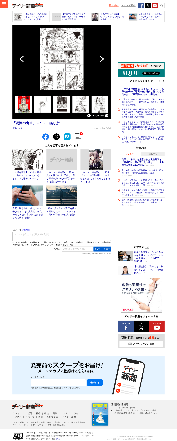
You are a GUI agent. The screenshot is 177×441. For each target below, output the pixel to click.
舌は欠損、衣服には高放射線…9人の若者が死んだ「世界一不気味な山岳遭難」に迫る (142, 172)
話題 (30, 413)
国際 (55, 413)
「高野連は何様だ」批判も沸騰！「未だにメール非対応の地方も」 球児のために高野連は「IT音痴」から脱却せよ (143, 102)
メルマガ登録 (128, 5)
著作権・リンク (60, 422)
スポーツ (30, 417)
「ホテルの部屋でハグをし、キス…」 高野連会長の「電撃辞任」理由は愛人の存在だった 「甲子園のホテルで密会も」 (143, 92)
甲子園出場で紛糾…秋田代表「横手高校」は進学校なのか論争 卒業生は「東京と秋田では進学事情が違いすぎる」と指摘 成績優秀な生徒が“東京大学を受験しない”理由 (143, 113)
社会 (38, 413)
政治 (46, 413)
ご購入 (72, 422)
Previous (89, 115)
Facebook (126, 323)
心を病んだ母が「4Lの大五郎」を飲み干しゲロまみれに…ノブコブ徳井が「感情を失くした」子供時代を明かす (143, 192)
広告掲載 (34, 422)
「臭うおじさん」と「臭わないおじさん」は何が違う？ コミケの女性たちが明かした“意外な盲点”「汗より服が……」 (143, 139)
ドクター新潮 (69, 417)
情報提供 (114, 5)
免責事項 (81, 422)
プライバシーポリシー (21, 425)
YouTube (157, 323)
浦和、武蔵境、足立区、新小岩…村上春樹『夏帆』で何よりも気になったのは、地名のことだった (143, 202)
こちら (57, 439)
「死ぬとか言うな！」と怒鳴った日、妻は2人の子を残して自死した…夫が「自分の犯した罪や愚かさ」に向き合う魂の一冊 (143, 182)
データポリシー (39, 425)
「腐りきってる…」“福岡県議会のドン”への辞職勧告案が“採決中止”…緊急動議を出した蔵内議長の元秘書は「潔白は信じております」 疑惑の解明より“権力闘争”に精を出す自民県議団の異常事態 (143, 127)
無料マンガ (52, 417)
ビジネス (17, 417)
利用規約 (34, 388)
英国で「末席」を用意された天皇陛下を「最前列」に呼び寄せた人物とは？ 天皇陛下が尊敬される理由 (143, 162)
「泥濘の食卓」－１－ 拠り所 (36, 123)
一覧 (163, 81)
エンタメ (65, 413)
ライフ (77, 413)
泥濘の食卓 (17, 128)
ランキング (18, 413)
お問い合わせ (46, 422)
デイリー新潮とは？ (20, 422)
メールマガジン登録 (143, 344)
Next (106, 115)
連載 (40, 417)
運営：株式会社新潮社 (56, 425)
